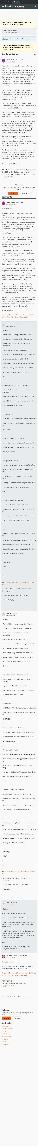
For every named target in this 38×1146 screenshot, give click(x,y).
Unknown (9, 324)
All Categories (6, 1026)
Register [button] (24, 193)
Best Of (4, 1042)
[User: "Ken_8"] (3, 61)
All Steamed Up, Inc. (7, 980)
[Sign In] (35, 6)
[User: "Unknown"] (3, 325)
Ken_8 (8, 59)
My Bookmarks (19, 1034)
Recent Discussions (7, 1029)
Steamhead (9, 955)
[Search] (32, 6)
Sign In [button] (13, 193)
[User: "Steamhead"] (3, 956)
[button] (35, 55)
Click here (5, 39)
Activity (4, 1031)
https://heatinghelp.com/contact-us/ (13, 32)
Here (10, 22)
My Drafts (19, 1039)
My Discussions (6, 1036)
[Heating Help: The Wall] (14, 6)
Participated (5, 1044)
